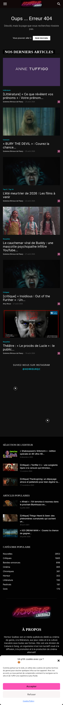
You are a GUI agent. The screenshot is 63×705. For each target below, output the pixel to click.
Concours (6, 140)
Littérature (7, 90)
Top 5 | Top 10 (8, 189)
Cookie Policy (28, 701)
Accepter (31, 686)
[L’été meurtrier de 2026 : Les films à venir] (31, 171)
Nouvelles (6, 239)
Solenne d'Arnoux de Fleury (13, 102)
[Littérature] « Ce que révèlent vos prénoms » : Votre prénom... (28, 96)
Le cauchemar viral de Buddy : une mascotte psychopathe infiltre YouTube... (28, 246)
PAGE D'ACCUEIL (41, 38)
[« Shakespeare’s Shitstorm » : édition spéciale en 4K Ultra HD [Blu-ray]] (10, 453)
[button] (58, 660)
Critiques (6, 292)
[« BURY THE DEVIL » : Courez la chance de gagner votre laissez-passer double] (31, 122)
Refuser (31, 694)
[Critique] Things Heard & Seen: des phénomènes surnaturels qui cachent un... (38, 518)
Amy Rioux (7, 304)
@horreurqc (31, 369)
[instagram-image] (15, 387)
